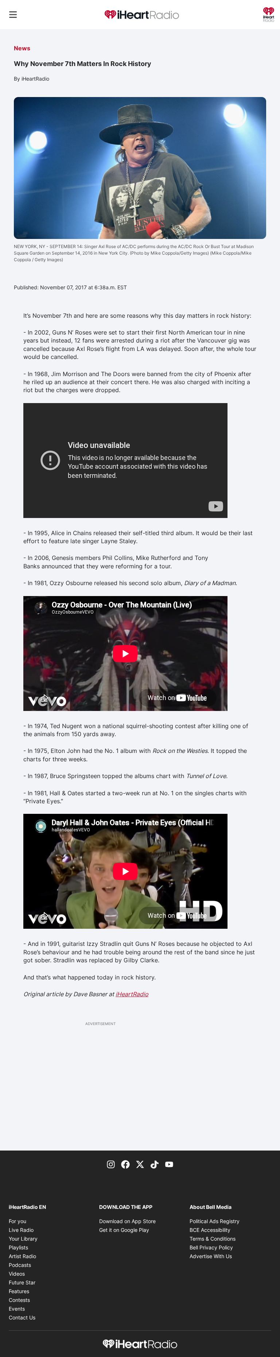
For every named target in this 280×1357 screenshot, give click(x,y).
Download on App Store (127, 1221)
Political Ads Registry (215, 1221)
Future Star (22, 1282)
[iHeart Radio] (268, 14)
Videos (17, 1274)
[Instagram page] (110, 1163)
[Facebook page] (125, 1163)
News (22, 48)
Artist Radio (22, 1256)
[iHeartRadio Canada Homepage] (142, 14)
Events (17, 1309)
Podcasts (20, 1265)
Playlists (18, 1247)
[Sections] (13, 14)
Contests (19, 1300)
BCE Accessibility (210, 1230)
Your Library (23, 1239)
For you (17, 1221)
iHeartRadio (132, 994)
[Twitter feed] (140, 1163)
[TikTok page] (154, 1163)
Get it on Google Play (124, 1230)
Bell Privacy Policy (211, 1247)
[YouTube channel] (169, 1163)
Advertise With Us (211, 1256)
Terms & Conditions (213, 1239)
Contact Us (22, 1317)
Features (19, 1291)
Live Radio (21, 1230)
